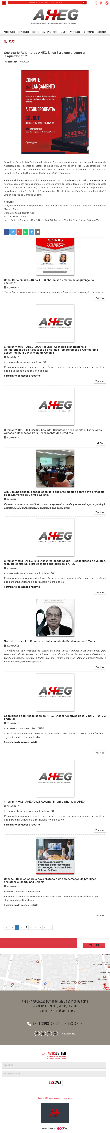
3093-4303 (74, 1023)
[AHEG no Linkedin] (55, 1033)
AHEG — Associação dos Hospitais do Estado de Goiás (55, 16)
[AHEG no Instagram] (49, 1033)
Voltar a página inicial (4, 3)
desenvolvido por (49, 1128)
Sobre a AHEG (9, 32)
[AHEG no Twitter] (43, 1033)
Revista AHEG (24, 32)
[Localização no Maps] (55, 972)
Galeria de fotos (50, 32)
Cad (55, 1082)
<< (7, 927)
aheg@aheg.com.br (101, 3)
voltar (94, 945)
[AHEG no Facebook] (37, 1033)
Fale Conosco (88, 32)
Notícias (35, 32)
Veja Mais (100, 298)
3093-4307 (107, 3)
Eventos (63, 32)
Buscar (84, 2)
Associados (75, 32)
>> (50, 927)
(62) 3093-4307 (46, 1023)
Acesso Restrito (96, 3)
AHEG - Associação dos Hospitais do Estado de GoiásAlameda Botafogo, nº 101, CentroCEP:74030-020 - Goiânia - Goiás (55, 1006)
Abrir (101, 443)
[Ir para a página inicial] (55, 1113)
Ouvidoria (102, 32)
